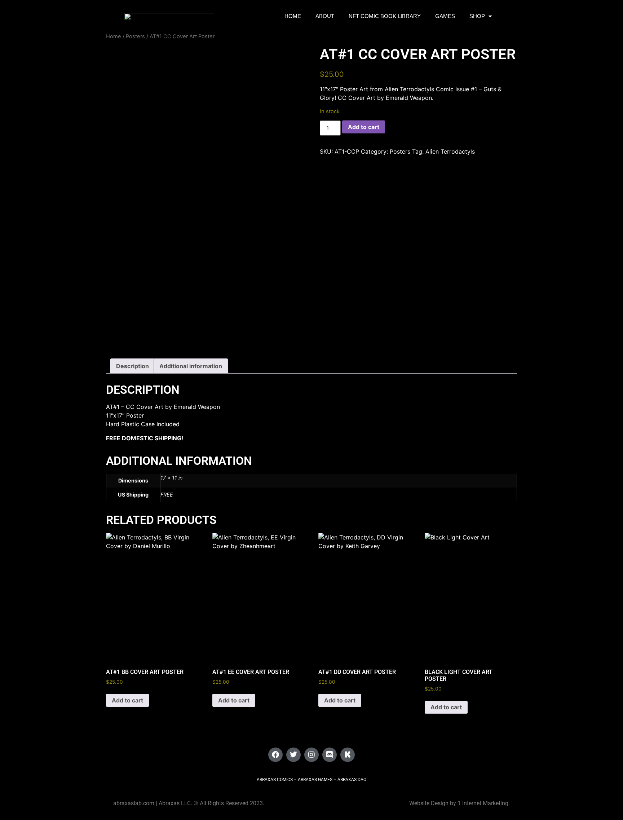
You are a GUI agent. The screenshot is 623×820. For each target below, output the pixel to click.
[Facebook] (275, 755)
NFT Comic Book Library (385, 16)
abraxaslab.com (133, 803)
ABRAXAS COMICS (275, 779)
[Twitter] (293, 755)
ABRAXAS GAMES (315, 779)
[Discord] (329, 755)
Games (445, 16)
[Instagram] (311, 755)
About (324, 16)
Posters (135, 36)
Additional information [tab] (190, 366)
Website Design (429, 803)
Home (292, 16)
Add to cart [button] (127, 700)
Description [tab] (132, 366)
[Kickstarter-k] (347, 755)
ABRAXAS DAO (351, 779)
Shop (477, 16)
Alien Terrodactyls (450, 151)
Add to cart (363, 127)
